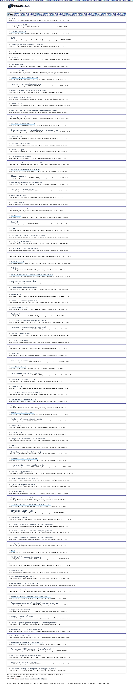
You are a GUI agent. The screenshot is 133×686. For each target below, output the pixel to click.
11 (42, 678)
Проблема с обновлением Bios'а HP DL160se (27, 419)
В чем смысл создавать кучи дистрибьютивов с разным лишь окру (34, 130)
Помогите (14, 58)
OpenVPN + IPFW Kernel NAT (20, 636)
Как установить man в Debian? (21, 209)
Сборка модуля (16, 386)
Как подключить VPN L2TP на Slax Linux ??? (26, 583)
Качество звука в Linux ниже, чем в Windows (26, 183)
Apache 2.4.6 (15, 314)
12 (45, 678)
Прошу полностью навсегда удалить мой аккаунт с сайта (31, 504)
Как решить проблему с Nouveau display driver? (27, 163)
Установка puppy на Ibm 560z (21, 472)
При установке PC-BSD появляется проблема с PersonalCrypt (32, 649)
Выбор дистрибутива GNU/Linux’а (23, 123)
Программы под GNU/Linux (20, 143)
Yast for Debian (16, 294)
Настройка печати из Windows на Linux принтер (28, 439)
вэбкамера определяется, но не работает (25, 169)
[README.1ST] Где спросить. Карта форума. (26, 557)
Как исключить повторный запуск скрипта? (26, 84)
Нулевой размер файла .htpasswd (23, 485)
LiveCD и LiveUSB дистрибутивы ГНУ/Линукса (26, 393)
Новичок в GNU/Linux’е (19, 71)
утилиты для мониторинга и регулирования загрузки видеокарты (34, 669)
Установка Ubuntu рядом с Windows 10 (24, 281)
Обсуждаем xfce (16, 137)
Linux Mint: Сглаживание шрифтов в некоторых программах (32, 524)
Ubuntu (13, 51)
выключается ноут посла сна (21, 360)
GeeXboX (14, 445)
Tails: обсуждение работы (20, 117)
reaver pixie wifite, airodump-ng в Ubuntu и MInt (27, 465)
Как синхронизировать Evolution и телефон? (26, 656)
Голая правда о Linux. (18, 367)
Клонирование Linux (18, 196)
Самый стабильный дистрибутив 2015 (24, 478)
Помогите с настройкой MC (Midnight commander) (28, 321)
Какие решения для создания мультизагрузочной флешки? (32, 275)
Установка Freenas (17, 347)
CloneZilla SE (15, 353)
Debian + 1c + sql (17, 104)
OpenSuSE (14, 222)
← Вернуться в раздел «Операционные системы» (20, 11)
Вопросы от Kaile (17, 570)
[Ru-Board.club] (19, 8)
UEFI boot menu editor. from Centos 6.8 (24, 77)
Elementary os (16, 215)
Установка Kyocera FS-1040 (20, 334)
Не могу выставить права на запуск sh (24, 458)
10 (39, 678)
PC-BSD (13, 229)
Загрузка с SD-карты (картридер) (22, 412)
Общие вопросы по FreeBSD (21, 97)
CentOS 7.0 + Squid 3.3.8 (19, 150)
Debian (13, 18)
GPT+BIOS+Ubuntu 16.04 (19, 307)
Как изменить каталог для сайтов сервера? (26, 373)
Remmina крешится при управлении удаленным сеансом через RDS (35, 110)
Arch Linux (14, 268)
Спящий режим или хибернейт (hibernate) (26, 452)
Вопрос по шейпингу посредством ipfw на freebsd (28, 91)
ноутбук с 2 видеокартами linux (22, 544)
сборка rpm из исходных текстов (22, 189)
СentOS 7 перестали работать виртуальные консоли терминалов (34, 623)
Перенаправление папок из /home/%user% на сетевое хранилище (34, 603)
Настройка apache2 (18, 491)
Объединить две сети (18, 176)
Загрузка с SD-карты (18, 406)
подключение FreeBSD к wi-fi (21, 156)
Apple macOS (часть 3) (18, 32)
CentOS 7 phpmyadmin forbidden (22, 616)
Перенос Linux (16, 426)
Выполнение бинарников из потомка (24, 288)
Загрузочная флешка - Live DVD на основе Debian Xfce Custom (33, 498)
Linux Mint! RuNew (17, 202)
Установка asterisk (17, 261)
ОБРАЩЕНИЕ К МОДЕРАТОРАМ (22, 511)
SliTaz (13, 550)
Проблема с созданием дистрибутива (24, 301)
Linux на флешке (17, 432)
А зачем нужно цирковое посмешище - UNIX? (27, 642)
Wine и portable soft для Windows (22, 577)
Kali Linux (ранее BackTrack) (20, 25)
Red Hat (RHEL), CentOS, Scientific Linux (24, 248)
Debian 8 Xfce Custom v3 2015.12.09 (23, 380)
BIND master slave (17, 64)
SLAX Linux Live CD (17, 255)
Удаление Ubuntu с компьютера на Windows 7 (27, 629)
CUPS (13, 38)
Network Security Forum (19, 340)
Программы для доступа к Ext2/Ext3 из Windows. (28, 235)
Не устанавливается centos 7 (21, 610)
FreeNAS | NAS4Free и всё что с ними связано (27, 45)
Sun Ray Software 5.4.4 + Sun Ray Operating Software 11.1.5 (31, 596)
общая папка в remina (19, 518)
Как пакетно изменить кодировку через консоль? (28, 327)
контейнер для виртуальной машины (24, 662)
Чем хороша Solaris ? (18, 590)
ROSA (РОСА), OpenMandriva (21, 242)
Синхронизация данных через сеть (23, 399)
